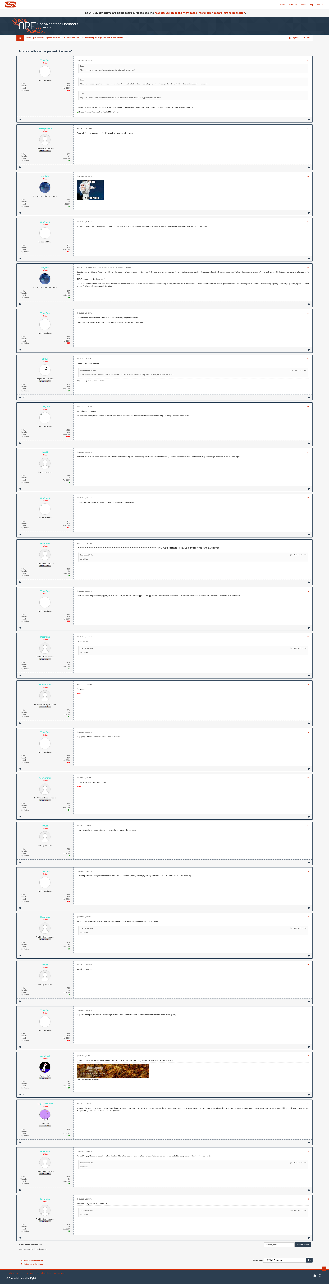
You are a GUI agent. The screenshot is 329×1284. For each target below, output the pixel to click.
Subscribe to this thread (33, 1264)
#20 (308, 964)
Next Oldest (25, 1245)
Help (311, 4)
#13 (308, 637)
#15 (308, 732)
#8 (308, 406)
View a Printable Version (33, 1261)
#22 (308, 1056)
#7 (308, 359)
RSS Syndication (59, 1273)
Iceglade (127, 267)
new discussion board (168, 13)
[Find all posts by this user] (20, 119)
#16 (308, 778)
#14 (308, 684)
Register (295, 37)
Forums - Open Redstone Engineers (39, 38)
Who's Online (14, 1273)
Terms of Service (28, 1273)
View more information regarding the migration (214, 13)
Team (303, 4)
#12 (308, 591)
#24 (308, 1151)
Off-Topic (57, 38)
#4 (308, 222)
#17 (308, 825)
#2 (308, 128)
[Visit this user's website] (20, 397)
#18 (308, 871)
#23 (308, 1103)
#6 (308, 313)
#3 (308, 176)
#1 (308, 60)
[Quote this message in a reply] (309, 119)
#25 (308, 1199)
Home (282, 4)
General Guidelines (44, 1273)
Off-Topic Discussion (71, 38)
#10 (308, 498)
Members (293, 4)
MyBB (33, 1278)
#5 (308, 267)
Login (307, 37)
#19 (308, 917)
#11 (308, 543)
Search (320, 4)
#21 (308, 1010)
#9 (308, 452)
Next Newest (36, 1245)
